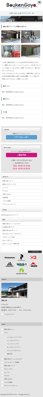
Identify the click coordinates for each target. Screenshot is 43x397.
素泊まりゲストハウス (9, 184)
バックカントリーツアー (14, 337)
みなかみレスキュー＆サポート (12, 234)
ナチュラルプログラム (14, 350)
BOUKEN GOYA (12, 394)
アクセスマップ (9, 314)
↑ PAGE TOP (35, 251)
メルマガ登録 (6, 201)
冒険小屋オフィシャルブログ (11, 224)
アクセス (5, 191)
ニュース (5, 187)
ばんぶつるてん (7, 240)
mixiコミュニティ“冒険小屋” (11, 244)
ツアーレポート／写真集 (11, 362)
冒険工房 (9, 354)
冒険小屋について (7, 181)
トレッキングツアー (13, 340)
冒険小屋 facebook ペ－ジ (10, 230)
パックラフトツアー (13, 344)
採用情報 (5, 197)
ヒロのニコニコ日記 (8, 237)
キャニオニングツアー (14, 347)
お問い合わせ (6, 194)
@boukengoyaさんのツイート (10, 215)
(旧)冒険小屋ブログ (8, 227)
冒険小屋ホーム (9, 329)
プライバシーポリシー (9, 204)
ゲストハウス (8, 369)
